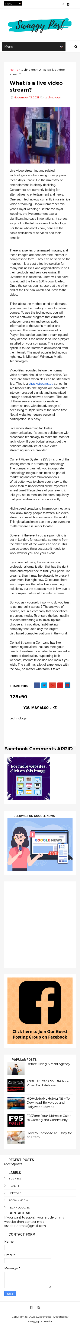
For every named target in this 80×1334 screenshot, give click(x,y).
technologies (19, 1207)
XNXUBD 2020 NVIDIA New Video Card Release (48, 1083)
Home (14, 69)
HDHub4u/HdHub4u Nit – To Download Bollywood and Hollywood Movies (48, 1103)
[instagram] (68, 4)
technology (28, 69)
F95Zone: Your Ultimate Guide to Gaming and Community (49, 1118)
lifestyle (15, 1193)
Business (15, 1178)
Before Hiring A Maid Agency (48, 1064)
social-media (18, 1200)
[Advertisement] (40, 925)
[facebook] (63, 4)
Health (14, 1185)
